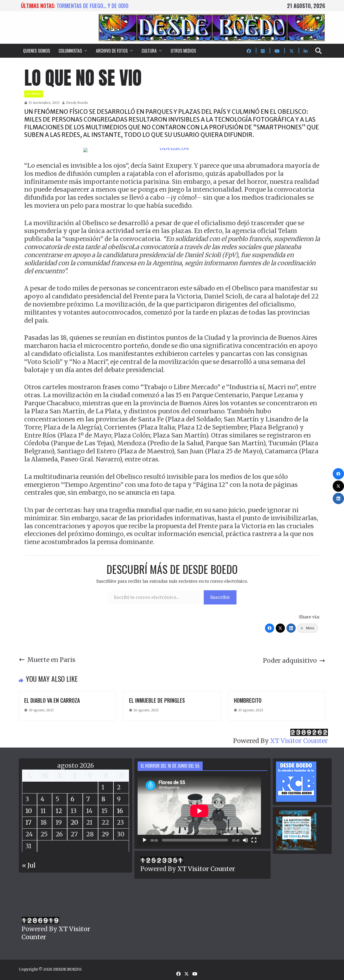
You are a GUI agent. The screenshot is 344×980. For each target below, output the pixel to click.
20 (74, 822)
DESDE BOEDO (67, 969)
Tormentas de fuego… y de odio (92, 6)
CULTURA (149, 51)
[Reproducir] (144, 840)
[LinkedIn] (291, 628)
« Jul (28, 865)
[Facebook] (269, 628)
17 (28, 822)
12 (59, 811)
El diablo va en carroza (52, 700)
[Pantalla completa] (254, 840)
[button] (84, 50)
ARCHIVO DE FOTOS (112, 51)
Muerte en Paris (51, 660)
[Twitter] (280, 628)
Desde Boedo (77, 103)
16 (120, 811)
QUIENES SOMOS (36, 51)
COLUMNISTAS (70, 51)
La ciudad (33, 94)
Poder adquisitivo (290, 660)
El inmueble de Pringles (157, 700)
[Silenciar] (245, 840)
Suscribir (220, 597)
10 (29, 811)
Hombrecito (247, 700)
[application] (199, 811)
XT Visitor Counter (299, 741)
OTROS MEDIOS (183, 51)
